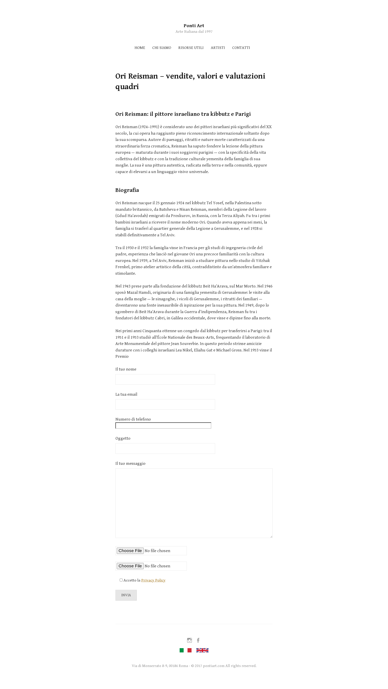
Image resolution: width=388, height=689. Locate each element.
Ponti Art (194, 26)
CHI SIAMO (161, 47)
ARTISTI (218, 47)
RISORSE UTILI (191, 47)
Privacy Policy (153, 580)
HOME (139, 47)
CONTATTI (241, 47)
